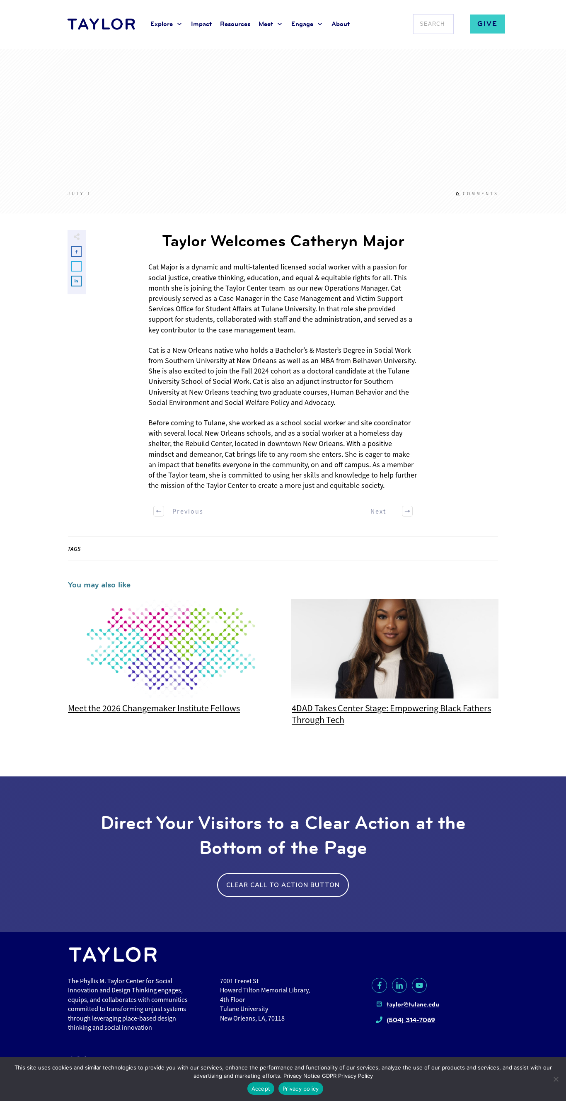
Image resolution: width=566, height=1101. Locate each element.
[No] (555, 1079)
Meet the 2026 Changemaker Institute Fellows (171, 667)
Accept (261, 1088)
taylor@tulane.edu (413, 1004)
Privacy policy (301, 1088)
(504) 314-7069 (411, 1020)
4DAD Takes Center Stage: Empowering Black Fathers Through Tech (394, 667)
